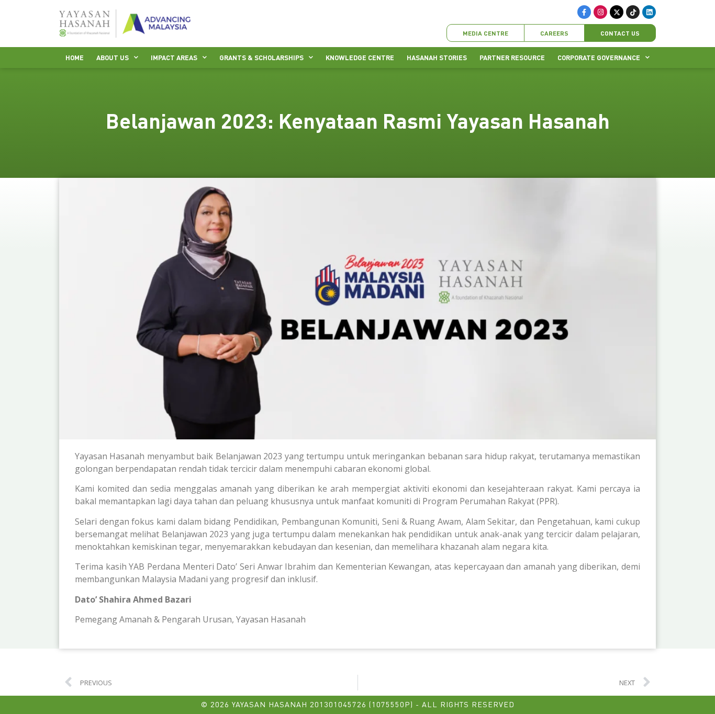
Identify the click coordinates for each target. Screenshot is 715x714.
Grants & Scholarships (261, 57)
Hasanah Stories (437, 57)
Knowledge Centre (360, 57)
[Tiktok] (633, 12)
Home (74, 57)
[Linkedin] (649, 12)
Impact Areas (174, 57)
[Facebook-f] (584, 12)
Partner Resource (512, 57)
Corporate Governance (598, 57)
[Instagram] (600, 12)
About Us (112, 57)
